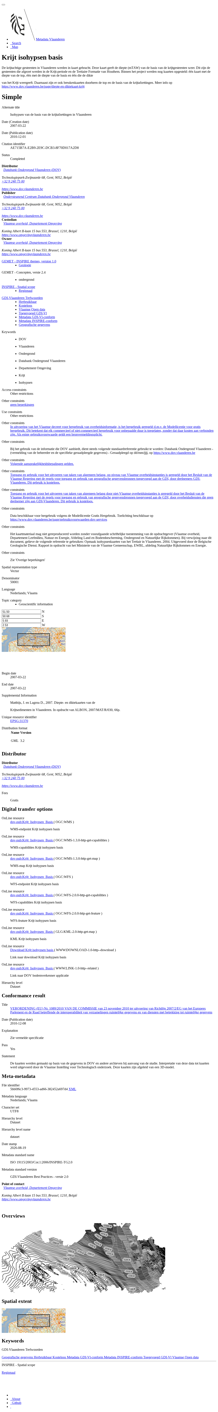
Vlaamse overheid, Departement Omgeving (32, 223)
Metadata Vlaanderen (50, 39)
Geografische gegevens (34, 324)
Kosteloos (25, 305)
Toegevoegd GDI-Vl (33, 313)
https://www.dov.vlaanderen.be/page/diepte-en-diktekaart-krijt (43, 86)
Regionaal (25, 290)
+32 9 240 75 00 (13, 181)
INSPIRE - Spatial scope (18, 287)
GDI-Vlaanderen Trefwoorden (22, 298)
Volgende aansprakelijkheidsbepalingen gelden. (42, 464)
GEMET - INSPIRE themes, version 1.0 (29, 261)
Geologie (25, 265)
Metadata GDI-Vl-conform (37, 317)
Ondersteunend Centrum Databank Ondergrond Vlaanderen (44, 196)
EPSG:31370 (19, 721)
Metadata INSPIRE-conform (38, 321)
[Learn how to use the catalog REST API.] (10, 1406)
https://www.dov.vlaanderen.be (22, 189)
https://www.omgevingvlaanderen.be (26, 235)
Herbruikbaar (28, 301)
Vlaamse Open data (32, 309)
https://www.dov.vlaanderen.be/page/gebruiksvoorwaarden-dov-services (58, 519)
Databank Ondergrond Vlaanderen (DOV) (32, 170)
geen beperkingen (22, 404)
